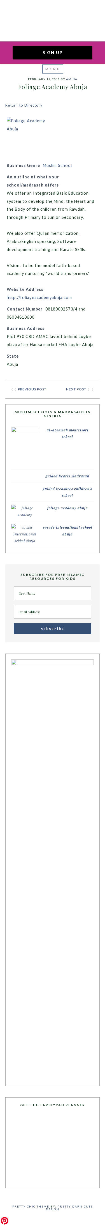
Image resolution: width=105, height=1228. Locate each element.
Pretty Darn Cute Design (69, 1208)
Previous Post (32, 389)
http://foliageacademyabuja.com (39, 297)
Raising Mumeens (53, 12)
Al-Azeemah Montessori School (67, 433)
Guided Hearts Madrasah (67, 476)
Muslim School (57, 165)
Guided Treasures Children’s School (67, 492)
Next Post (76, 389)
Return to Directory (24, 105)
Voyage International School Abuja (67, 530)
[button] (52, 69)
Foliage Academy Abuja (67, 508)
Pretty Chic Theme (30, 1206)
